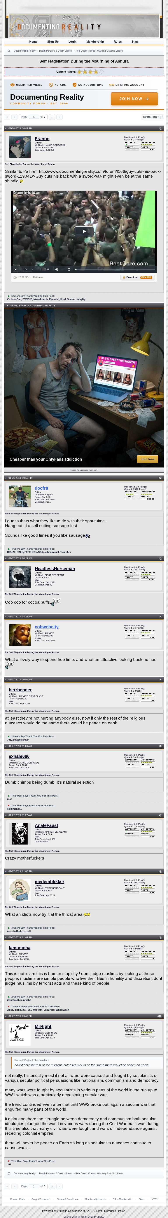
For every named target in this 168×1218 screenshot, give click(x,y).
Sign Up (53, 41)
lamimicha (19, 947)
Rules (118, 41)
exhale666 (19, 756)
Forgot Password (41, 1199)
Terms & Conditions (67, 1199)
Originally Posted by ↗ (31, 1060)
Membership (95, 41)
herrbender (20, 689)
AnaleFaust (46, 825)
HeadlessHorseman (55, 568)
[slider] (115, 269)
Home (33, 41)
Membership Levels (95, 1199)
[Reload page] (9, 51)
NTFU (155, 1199)
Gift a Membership (122, 1199)
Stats (135, 41)
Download (138, 277)
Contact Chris (17, 1199)
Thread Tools (151, 116)
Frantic (42, 138)
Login (72, 41)
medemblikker (49, 881)
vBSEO (101, 1217)
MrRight (43, 1026)
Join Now (130, 99)
